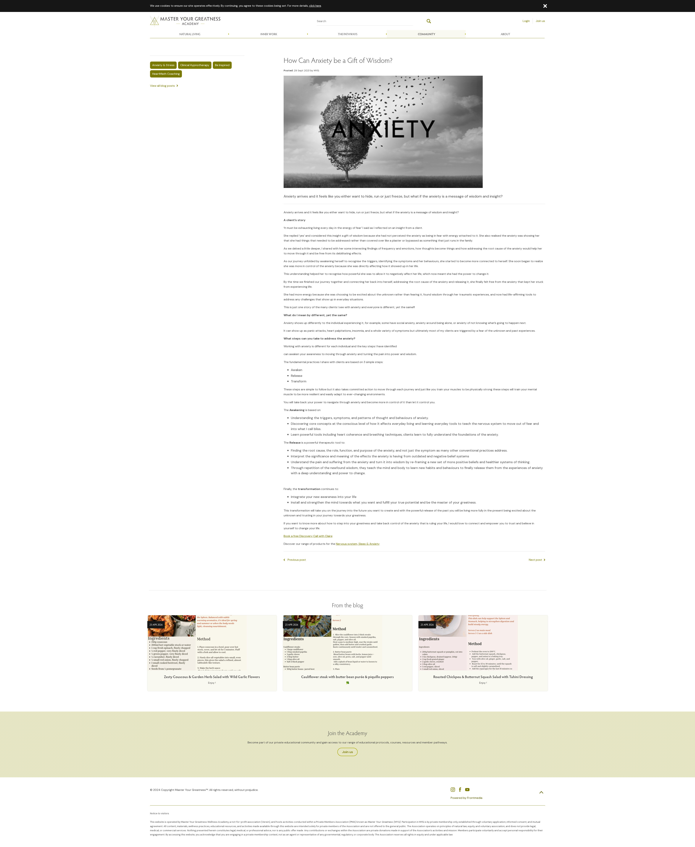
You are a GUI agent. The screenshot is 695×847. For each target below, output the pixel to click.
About (505, 34)
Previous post (297, 560)
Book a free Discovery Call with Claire (308, 536)
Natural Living (189, 34)
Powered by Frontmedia (466, 798)
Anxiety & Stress (163, 65)
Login (526, 21)
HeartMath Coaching (166, 74)
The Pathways (347, 34)
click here (315, 6)
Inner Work (268, 34)
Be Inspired (222, 65)
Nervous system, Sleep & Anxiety (358, 544)
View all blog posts (162, 85)
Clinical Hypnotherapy (194, 65)
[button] (545, 6)
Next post (535, 560)
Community (426, 34)
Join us (540, 21)
